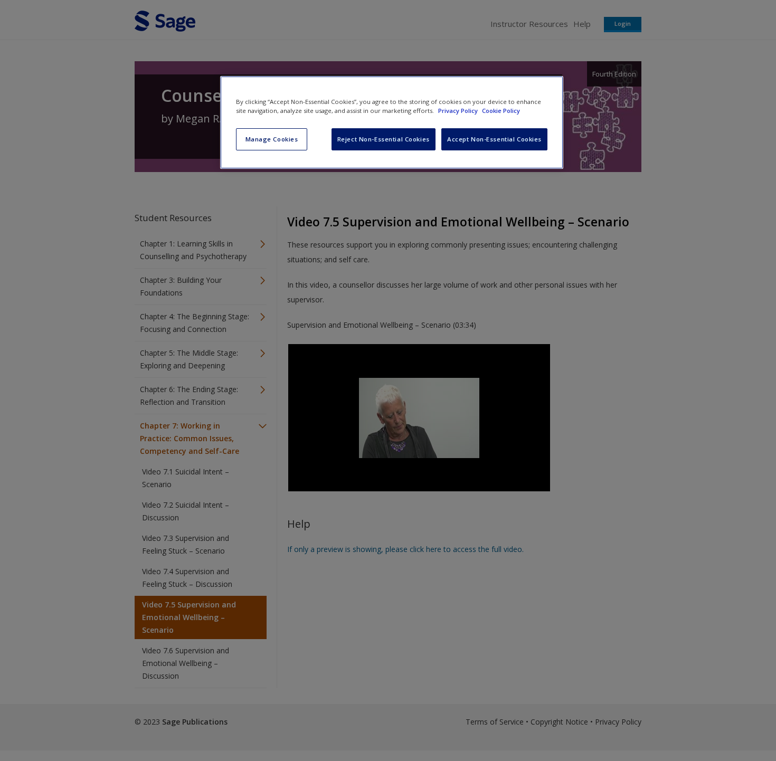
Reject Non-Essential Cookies (383, 139)
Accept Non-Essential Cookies (494, 139)
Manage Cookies (271, 139)
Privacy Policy (458, 111)
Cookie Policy (501, 111)
